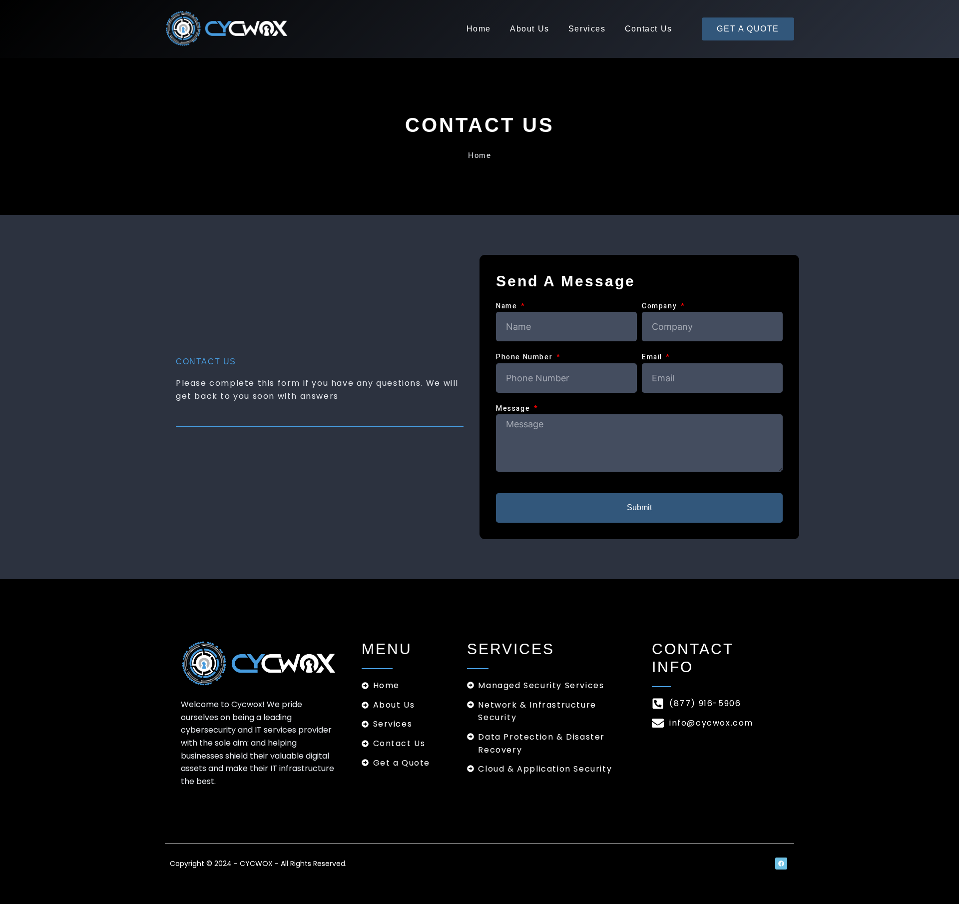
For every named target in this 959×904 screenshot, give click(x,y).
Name (507, 306)
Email (653, 357)
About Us (529, 28)
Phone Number (525, 357)
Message (514, 408)
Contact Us (648, 28)
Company (660, 306)
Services (587, 28)
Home (479, 28)
